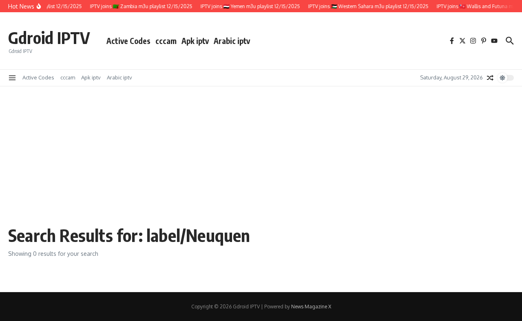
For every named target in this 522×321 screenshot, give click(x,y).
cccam (166, 41)
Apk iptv (195, 41)
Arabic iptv (232, 41)
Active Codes (128, 41)
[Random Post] (490, 78)
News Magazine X (311, 306)
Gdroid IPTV (49, 37)
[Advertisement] (261, 160)
